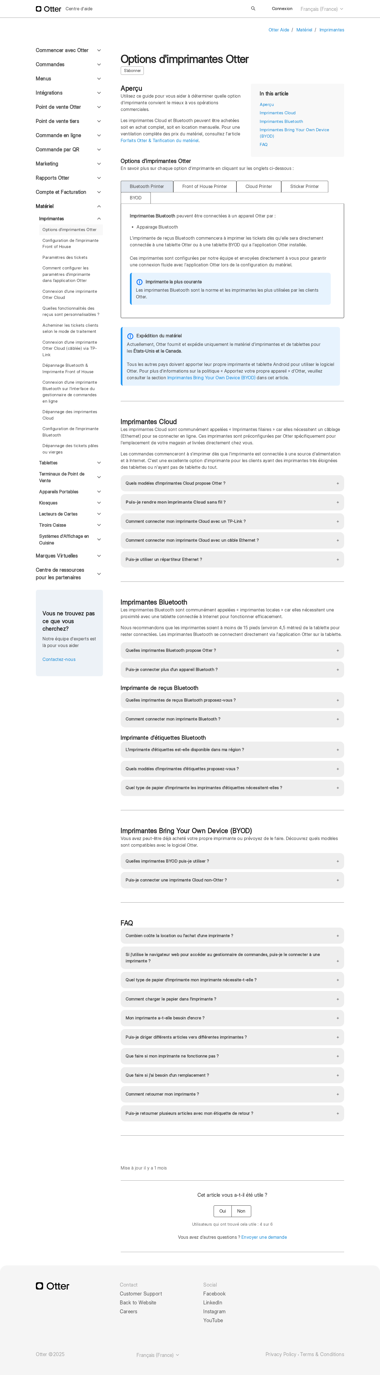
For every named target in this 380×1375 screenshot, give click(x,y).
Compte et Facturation (61, 192)
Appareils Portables (58, 491)
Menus (43, 78)
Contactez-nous (59, 659)
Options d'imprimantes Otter (70, 229)
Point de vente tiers (57, 121)
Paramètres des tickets (65, 257)
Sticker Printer (304, 186)
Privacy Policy (281, 1354)
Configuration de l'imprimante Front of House (71, 243)
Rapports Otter (52, 178)
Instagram (214, 1311)
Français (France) (320, 9)
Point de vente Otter (58, 107)
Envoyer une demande (264, 1237)
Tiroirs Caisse (52, 525)
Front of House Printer (204, 186)
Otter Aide (279, 30)
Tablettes (48, 462)
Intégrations (49, 93)
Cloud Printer (259, 186)
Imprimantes (332, 30)
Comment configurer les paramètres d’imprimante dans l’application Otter (66, 274)
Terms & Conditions (322, 1354)
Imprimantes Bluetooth (281, 121)
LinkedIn (212, 1302)
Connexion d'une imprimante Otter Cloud (70, 294)
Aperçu (267, 104)
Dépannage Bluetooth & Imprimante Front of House (68, 368)
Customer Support (141, 1294)
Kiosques (48, 503)
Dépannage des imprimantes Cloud (70, 415)
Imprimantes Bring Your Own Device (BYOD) (211, 377)
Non (241, 1211)
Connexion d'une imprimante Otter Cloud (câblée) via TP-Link (70, 348)
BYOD (136, 197)
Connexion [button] (282, 8)
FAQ (264, 144)
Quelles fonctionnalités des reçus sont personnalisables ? (71, 311)
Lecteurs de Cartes (58, 514)
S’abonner (132, 70)
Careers (128, 1311)
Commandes (50, 64)
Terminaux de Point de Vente (62, 477)
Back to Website (138, 1302)
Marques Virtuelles (57, 556)
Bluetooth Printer (147, 186)
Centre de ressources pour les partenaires (60, 573)
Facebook (214, 1294)
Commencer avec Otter (62, 50)
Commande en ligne (58, 135)
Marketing (47, 164)
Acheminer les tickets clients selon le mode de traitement (70, 328)
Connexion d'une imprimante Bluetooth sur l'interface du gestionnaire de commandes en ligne (70, 392)
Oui (222, 1211)
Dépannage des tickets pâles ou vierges (70, 449)
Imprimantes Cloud (278, 112)
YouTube (213, 1320)
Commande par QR (58, 149)
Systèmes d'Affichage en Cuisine (64, 540)
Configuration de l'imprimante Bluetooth (71, 432)
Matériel (304, 30)
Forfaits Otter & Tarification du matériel (160, 140)
